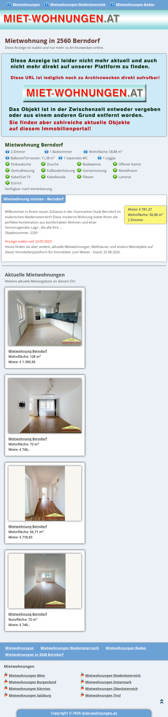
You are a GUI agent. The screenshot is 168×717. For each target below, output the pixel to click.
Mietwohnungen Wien (27, 675)
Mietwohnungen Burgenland (32, 682)
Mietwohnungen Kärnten (29, 688)
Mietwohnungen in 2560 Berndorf (34, 654)
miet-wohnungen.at (99, 713)
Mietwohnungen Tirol (103, 695)
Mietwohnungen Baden (135, 4)
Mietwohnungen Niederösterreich (78, 4)
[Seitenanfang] (161, 702)
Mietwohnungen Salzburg (30, 695)
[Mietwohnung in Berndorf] (44, 346)
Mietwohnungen (26, 4)
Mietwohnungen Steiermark (108, 682)
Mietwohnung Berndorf (27, 351)
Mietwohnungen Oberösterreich (111, 688)
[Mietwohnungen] (61, 26)
